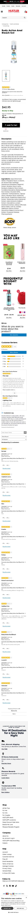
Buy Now (8, 271)
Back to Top (14, 710)
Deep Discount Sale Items (10, 822)
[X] (6, 886)
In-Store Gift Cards (8, 873)
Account (24, 6)
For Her (4, 810)
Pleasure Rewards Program (10, 827)
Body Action (12, 227)
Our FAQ (4, 749)
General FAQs (6, 871)
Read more (8, 905)
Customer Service (8, 857)
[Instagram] (9, 886)
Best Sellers (5, 792)
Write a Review (11, 89)
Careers (4, 843)
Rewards (18, 6)
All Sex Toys (6, 808)
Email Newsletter (7, 861)
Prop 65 (4, 859)
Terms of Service (7, 864)
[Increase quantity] (9, 120)
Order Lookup (7, 854)
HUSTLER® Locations (9, 820)
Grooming (6, 26)
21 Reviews (4, 89)
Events (8, 6)
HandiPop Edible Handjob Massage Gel (8, 309)
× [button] (26, 897)
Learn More (5, 778)
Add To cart (12, 125)
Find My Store (6, 763)
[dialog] (14, 905)
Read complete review (8, 389)
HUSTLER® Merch (7, 817)
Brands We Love (7, 824)
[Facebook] (3, 886)
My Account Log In (8, 838)
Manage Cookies (8, 866)
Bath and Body (14, 24)
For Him (4, 813)
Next (14, 713)
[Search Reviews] (25, 432)
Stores (3, 6)
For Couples (6, 815)
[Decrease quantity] (3, 120)
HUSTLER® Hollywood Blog (10, 840)
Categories (5, 24)
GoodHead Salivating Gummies (9, 263)
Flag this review (6, 468)
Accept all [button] (7, 908)
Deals (12, 6)
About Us (5, 836)
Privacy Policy (7, 868)
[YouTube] (12, 886)
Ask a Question (6, 95)
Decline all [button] (20, 908)
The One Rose (22, 308)
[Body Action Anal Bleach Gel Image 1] (14, 52)
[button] (2, 11)
